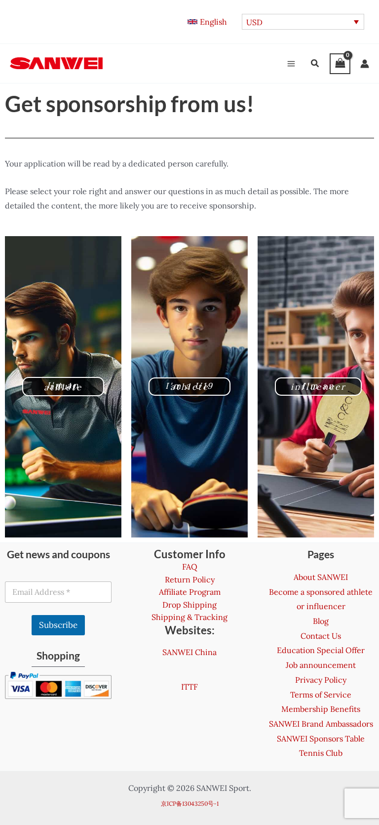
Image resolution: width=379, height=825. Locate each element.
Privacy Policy (320, 680)
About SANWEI (321, 577)
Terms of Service (320, 695)
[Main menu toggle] (291, 64)
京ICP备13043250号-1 (190, 803)
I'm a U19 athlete (189, 386)
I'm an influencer (318, 386)
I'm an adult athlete (63, 386)
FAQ (189, 567)
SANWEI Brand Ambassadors (321, 724)
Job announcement (321, 665)
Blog (321, 621)
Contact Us (321, 636)
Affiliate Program (190, 592)
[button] (207, 22)
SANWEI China (189, 652)
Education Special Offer (321, 650)
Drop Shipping (189, 605)
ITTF (189, 687)
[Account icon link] (364, 63)
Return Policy (190, 579)
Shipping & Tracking (189, 617)
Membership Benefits (320, 709)
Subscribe (58, 624)
